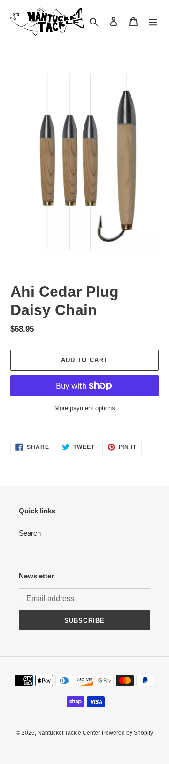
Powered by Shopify (127, 733)
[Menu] (153, 21)
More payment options (84, 408)
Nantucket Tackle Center (69, 733)
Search (30, 533)
